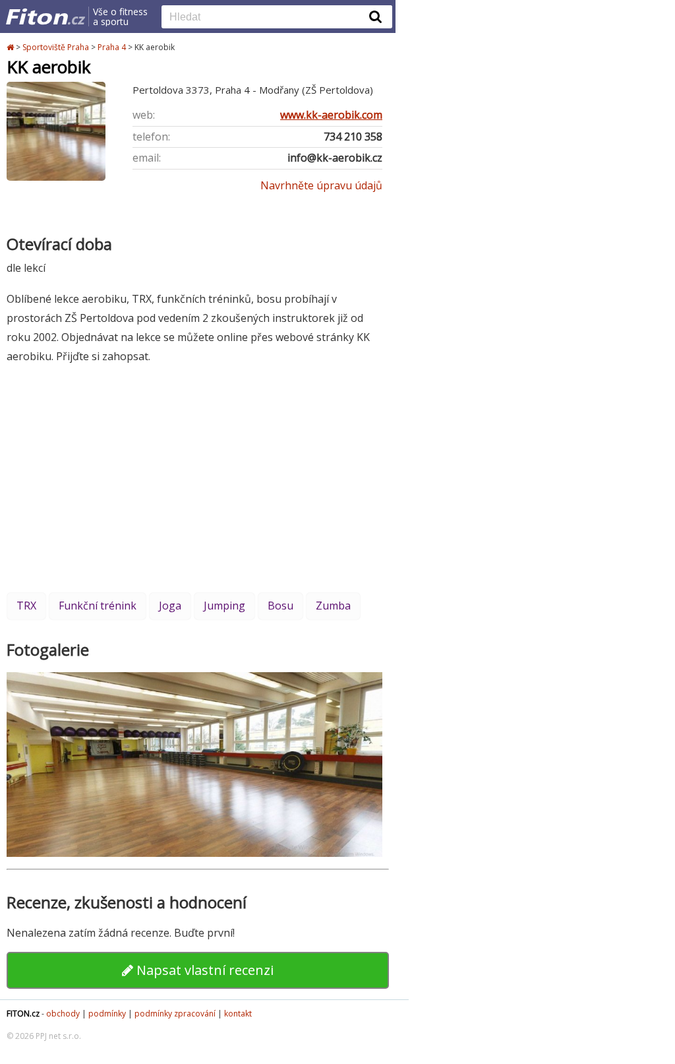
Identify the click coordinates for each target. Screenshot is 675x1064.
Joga (170, 605)
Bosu (280, 605)
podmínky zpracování (175, 1013)
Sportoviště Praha (55, 47)
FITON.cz (23, 1013)
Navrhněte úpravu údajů (321, 185)
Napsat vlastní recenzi (203, 970)
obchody (63, 1013)
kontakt (238, 1013)
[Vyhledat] (375, 16)
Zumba (333, 605)
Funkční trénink (97, 605)
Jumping (224, 605)
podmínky (107, 1013)
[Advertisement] (197, 477)
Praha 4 (112, 47)
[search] (267, 18)
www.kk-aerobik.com (331, 115)
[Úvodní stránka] (11, 47)
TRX (26, 605)
